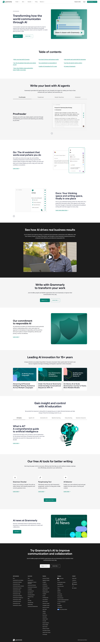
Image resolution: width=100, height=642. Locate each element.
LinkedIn (75, 588)
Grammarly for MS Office (17, 595)
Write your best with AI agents (21, 59)
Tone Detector (45, 599)
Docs (14, 578)
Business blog (30, 604)
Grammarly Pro (30, 580)
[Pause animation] (52, 133)
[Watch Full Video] (50, 257)
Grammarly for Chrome (17, 588)
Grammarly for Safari (16, 589)
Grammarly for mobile (17, 599)
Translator (44, 593)
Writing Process (30, 596)
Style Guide (45, 609)
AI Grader (44, 620)
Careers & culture (60, 586)
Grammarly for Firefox (17, 591)
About (58, 580)
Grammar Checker (46, 578)
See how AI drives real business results (49, 59)
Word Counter (45, 601)
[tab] (22, 97)
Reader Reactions (46, 622)
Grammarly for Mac (16, 584)
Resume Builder (45, 624)
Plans (29, 578)
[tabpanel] (50, 116)
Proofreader (45, 634)
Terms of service (60, 597)
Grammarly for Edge (16, 593)
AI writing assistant (31, 594)
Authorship (45, 617)
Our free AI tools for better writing (73, 63)
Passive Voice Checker (47, 632)
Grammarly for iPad (16, 603)
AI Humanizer (45, 586)
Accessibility (59, 605)
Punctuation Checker (46, 630)
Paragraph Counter (46, 605)
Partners (59, 592)
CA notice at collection (61, 601)
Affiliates (59, 590)
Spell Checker (45, 626)
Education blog (30, 602)
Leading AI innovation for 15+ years (48, 66)
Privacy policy (59, 595)
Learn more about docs (61, 210)
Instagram (75, 584)
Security (58, 603)
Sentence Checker (46, 628)
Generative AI (30, 592)
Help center (74, 578)
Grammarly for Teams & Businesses (32, 583)
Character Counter (46, 603)
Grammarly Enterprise (32, 585)
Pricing (36, 1)
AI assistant (30, 589)
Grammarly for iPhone (17, 601)
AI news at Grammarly (69, 66)
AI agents (44, 582)
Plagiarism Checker (46, 580)
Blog (28, 598)
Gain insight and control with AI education (75, 59)
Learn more (16, 168)
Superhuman (61, 578)
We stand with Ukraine (61, 582)
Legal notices (59, 607)
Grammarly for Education (32, 587)
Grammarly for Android (17, 605)
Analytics (44, 613)
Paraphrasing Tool (46, 591)
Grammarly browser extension (18, 586)
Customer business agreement (62, 599)
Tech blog (29, 600)
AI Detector (45, 584)
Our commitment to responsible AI (48, 63)
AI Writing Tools (45, 597)
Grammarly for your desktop (18, 580)
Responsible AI (60, 584)
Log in (84, 1)
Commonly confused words (33, 606)
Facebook (75, 582)
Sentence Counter (46, 607)
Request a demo (78, 1)
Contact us (74, 580)
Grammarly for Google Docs (18, 597)
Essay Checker (45, 589)
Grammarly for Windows (17, 582)
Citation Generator (46, 588)
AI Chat (44, 595)
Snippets (44, 611)
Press (58, 588)
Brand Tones (45, 615)
